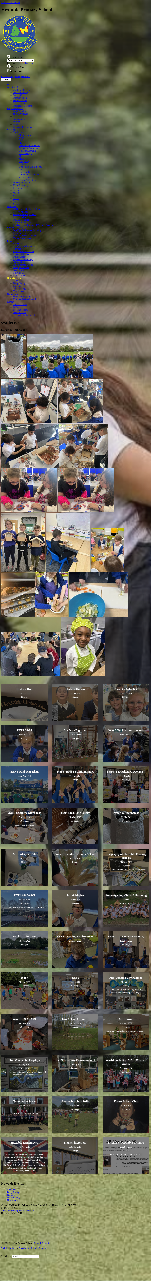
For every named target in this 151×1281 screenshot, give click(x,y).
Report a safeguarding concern (15, 76)
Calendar (17, 280)
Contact (10, 302)
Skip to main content (10, 2)
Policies (16, 121)
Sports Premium (20, 113)
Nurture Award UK (22, 222)
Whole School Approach (24, 214)
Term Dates (18, 270)
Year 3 (16, 196)
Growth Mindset (20, 212)
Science (22, 140)
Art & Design (25, 153)
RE (20, 169)
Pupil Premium (20, 111)
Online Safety (19, 257)
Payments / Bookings (23, 259)
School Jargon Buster (23, 265)
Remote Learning (15, 227)
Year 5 (16, 201)
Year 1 (16, 190)
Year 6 (16, 204)
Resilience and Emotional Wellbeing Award (33, 225)
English (22, 137)
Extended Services (21, 254)
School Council (20, 100)
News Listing (19, 288)
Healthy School (20, 217)
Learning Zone (20, 233)
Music (22, 156)
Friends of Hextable (22, 296)
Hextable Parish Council (24, 299)
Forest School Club (22, 182)
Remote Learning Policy (24, 235)
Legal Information (42, 1243)
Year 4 (16, 198)
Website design (8, 1248)
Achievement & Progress (24, 180)
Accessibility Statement (24, 315)
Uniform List (19, 272)
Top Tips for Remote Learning (27, 230)
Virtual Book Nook (22, 238)
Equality (17, 124)
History (22, 164)
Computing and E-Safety (30, 166)
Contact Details (20, 304)
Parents (10, 241)
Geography (24, 161)
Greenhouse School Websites (32, 1248)
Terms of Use (19, 312)
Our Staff (17, 95)
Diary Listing (19, 283)
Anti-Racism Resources (24, 246)
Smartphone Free (21, 267)
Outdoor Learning (27, 151)
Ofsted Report (19, 103)
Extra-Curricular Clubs (23, 251)
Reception (17, 188)
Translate (29, 63)
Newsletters (18, 291)
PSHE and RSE (26, 177)
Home (10, 84)
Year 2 (16, 193)
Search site (6, 1256)
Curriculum (18, 132)
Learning (11, 129)
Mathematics (25, 135)
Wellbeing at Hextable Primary (27, 209)
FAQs (16, 307)
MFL (21, 159)
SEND (16, 116)
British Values (25, 172)
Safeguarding (19, 119)
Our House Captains (22, 106)
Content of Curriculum (29, 145)
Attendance (18, 249)
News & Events (14, 278)
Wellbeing (12, 206)
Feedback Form (20, 310)
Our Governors (20, 98)
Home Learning (20, 185)
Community (12, 294)
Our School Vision (21, 90)
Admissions (18, 243)
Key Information (15, 108)
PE (20, 143)
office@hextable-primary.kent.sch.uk (18, 1210)
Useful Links (19, 275)
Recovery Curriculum (29, 148)
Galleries (17, 286)
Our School (12, 87)
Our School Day (20, 92)
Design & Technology (29, 174)
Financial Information (23, 127)
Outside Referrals (21, 219)
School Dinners (20, 262)
